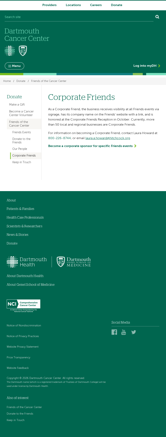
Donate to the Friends (21, 141)
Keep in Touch (21, 162)
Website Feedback (18, 368)
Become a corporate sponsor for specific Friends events (90, 146)
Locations (73, 5)
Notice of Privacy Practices (23, 336)
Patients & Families (20, 209)
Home (7, 81)
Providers (49, 5)
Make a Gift (17, 104)
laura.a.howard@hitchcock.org (107, 138)
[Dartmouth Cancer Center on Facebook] (115, 332)
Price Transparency (18, 357)
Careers (96, 5)
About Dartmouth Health (25, 276)
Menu (16, 66)
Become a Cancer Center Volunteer (21, 113)
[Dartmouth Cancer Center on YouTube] (124, 332)
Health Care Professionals (25, 217)
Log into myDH (144, 66)
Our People (19, 149)
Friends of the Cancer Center (48, 81)
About (11, 200)
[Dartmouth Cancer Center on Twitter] (134, 332)
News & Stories (17, 234)
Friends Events (21, 132)
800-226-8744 (59, 138)
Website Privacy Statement (22, 347)
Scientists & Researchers (24, 226)
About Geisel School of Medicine (30, 284)
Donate (116, 5)
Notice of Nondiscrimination (24, 325)
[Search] (157, 17)
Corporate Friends (24, 155)
